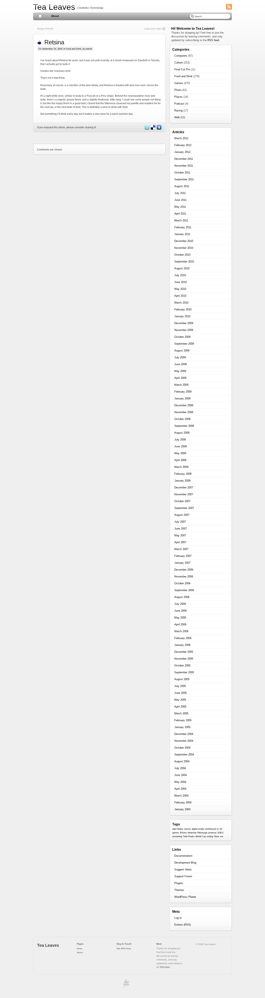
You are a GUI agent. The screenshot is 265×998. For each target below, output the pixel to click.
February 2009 (183, 391)
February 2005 (183, 720)
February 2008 (183, 473)
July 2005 (180, 686)
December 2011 (183, 158)
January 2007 (182, 562)
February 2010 (183, 309)
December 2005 (183, 651)
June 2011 (180, 199)
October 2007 (182, 501)
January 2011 (182, 234)
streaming (177, 836)
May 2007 (180, 535)
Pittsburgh (202, 832)
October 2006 (182, 583)
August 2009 (181, 350)
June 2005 (180, 692)
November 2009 (183, 330)
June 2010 (180, 282)
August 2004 (181, 761)
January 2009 (182, 398)
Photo (177, 90)
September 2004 (184, 754)
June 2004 (180, 775)
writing (210, 836)
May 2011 (180, 206)
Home (40, 16)
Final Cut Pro (182, 69)
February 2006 (183, 638)
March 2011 (181, 220)
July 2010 (180, 275)
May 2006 (180, 617)
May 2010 (180, 288)
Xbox (216, 836)
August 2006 (181, 597)
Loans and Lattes (152, 28)
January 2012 (182, 152)
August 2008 (181, 432)
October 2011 (182, 172)
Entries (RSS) (182, 924)
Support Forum (183, 876)
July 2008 (180, 439)
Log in (178, 917)
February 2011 (182, 227)
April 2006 (180, 624)
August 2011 (181, 186)
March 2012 (181, 138)
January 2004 (182, 809)
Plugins (178, 883)
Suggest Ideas (183, 869)
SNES (220, 832)
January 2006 (182, 645)
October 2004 (182, 747)
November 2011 (183, 165)
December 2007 (183, 487)
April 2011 (180, 213)
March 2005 (181, 713)
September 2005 (184, 672)
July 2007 (180, 521)
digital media (198, 829)
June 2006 (180, 610)
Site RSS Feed (124, 948)
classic (187, 829)
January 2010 (182, 316)
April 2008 (180, 460)
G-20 (219, 829)
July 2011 (180, 193)
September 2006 (184, 590)
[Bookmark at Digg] (158, 129)
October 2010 (182, 254)
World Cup (200, 836)
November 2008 (183, 412)
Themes (179, 890)
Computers (180, 55)
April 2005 (180, 706)
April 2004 (180, 788)
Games (178, 83)
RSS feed (213, 40)
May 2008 (180, 453)
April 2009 (180, 377)
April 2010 (180, 295)
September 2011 (184, 179)
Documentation (183, 855)
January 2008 (182, 480)
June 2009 (180, 364)
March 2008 (181, 466)
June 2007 (180, 528)
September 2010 (184, 261)
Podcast (179, 103)
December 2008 (183, 405)
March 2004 (181, 795)
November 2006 (183, 576)
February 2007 (183, 556)
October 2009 (182, 336)
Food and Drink (73, 49)
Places (178, 96)
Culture (178, 62)
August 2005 (181, 679)
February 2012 (183, 145)
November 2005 (183, 658)
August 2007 (181, 514)
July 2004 (180, 768)
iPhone (183, 832)
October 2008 (182, 419)
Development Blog (185, 862)
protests (212, 832)
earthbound (210, 829)
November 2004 (183, 740)
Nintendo (192, 832)
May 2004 (180, 781)
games (175, 832)
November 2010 (183, 247)
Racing (178, 110)
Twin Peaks (189, 836)
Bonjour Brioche (45, 28)
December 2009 (183, 323)
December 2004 (183, 734)
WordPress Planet (185, 896)
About (55, 16)
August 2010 (181, 268)
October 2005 (182, 665)
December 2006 (183, 569)
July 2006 (180, 603)
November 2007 (183, 494)
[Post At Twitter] (146, 129)
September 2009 (184, 343)
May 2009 (180, 371)
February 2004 (183, 802)
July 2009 (180, 357)
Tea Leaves (54, 6)
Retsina (52, 42)
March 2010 (181, 302)
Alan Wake (177, 829)
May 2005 (180, 699)
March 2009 (181, 384)
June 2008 (180, 446)
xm (221, 836)
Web (177, 117)
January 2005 (182, 727)
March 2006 (181, 631)
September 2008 (184, 425)
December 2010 (183, 241)
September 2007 (184, 508)
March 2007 (181, 549)
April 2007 (180, 542)
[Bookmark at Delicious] (152, 129)
